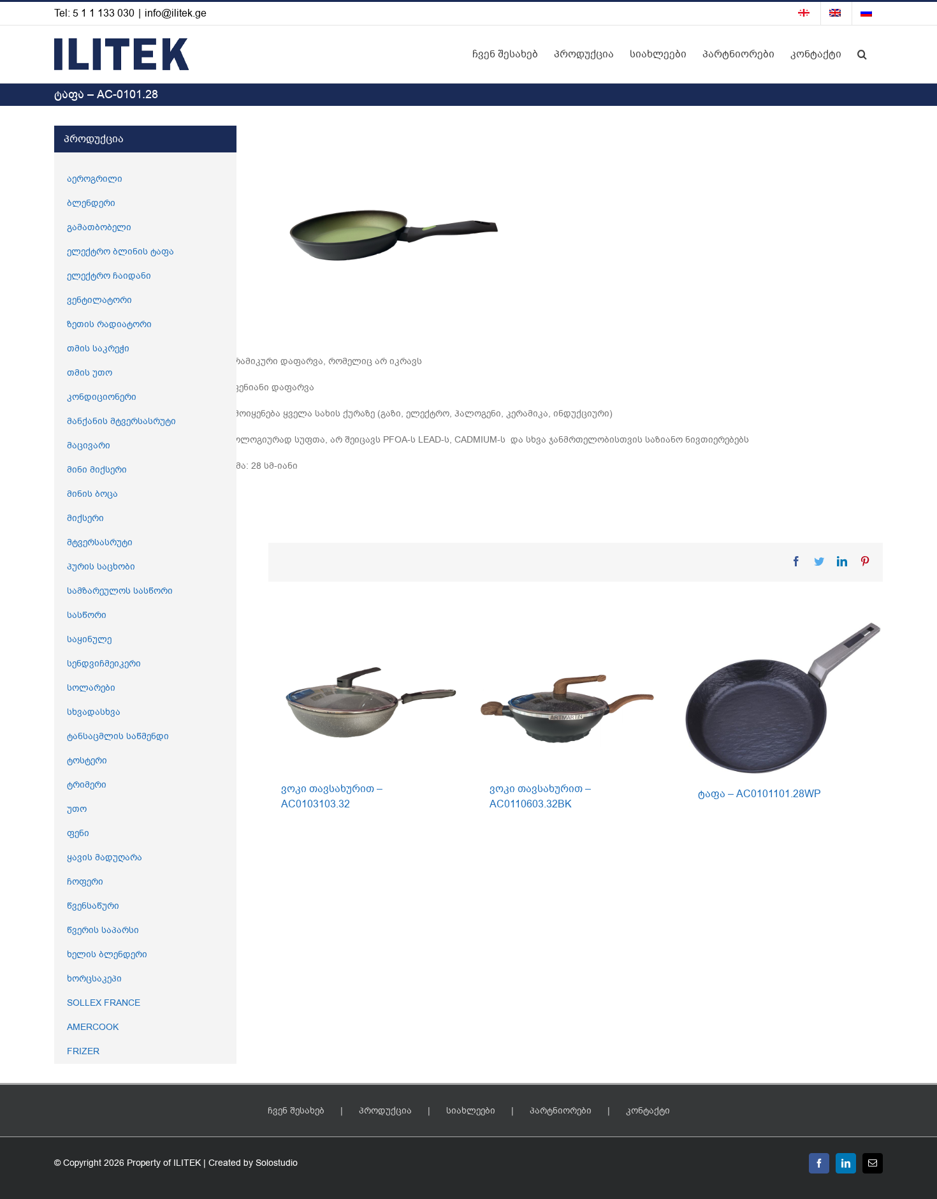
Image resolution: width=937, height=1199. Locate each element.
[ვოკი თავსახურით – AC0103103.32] (366, 695)
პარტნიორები (561, 1111)
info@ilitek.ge (176, 13)
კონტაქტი (648, 1111)
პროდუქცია (385, 1111)
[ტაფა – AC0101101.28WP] (783, 697)
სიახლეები (470, 1111)
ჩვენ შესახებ (296, 1111)
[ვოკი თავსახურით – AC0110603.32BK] (574, 695)
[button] (862, 54)
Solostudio (277, 1163)
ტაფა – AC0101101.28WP (759, 794)
